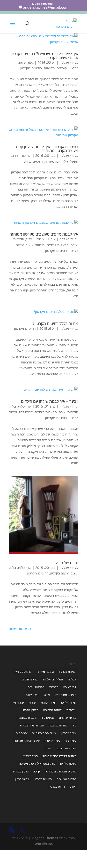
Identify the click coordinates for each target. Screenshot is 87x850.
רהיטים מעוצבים (66, 779)
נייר (74, 725)
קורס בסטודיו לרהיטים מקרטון (37, 764)
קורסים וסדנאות (55, 68)
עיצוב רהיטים (52, 741)
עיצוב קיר (70, 741)
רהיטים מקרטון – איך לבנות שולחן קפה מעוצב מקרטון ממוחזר (47, 149)
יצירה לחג (26, 412)
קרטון (36, 771)
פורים (47, 748)
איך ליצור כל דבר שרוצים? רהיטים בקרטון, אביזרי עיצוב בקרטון (44, 56)
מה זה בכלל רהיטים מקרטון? (55, 324)
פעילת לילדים (68, 764)
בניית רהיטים (29, 679)
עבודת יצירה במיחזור (31, 725)
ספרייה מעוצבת (58, 725)
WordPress (44, 843)
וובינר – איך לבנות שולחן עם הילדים (49, 401)
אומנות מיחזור (45, 672)
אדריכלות (24, 406)
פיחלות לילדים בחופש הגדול (59, 756)
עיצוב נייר (22, 733)
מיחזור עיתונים (67, 718)
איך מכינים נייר (23, 672)
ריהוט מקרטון (57, 786)
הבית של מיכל (67, 563)
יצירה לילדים (68, 702)
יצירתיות (71, 710)
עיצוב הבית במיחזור (44, 733)
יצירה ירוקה (32, 695)
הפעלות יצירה (36, 687)
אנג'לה (64, 62)
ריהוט (73, 786)
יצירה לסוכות (48, 702)
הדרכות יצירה (21, 155)
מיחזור (49, 161)
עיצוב (29, 245)
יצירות (32, 702)
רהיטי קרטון (22, 779)
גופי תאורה (69, 687)
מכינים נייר (47, 718)
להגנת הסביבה (52, 710)
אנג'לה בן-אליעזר (52, 679)
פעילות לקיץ (30, 756)
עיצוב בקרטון (59, 573)
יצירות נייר (18, 702)
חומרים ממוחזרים (65, 695)
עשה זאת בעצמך (66, 748)
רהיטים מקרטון (31, 68)
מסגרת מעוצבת (27, 718)
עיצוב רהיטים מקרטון (27, 741)
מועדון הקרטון (30, 710)
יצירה (47, 695)
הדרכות (53, 687)
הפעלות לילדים (67, 161)
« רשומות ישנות (20, 628)
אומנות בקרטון (67, 672)
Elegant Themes (45, 838)
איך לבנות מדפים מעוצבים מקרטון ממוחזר (44, 234)
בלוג (31, 62)
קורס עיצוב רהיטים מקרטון (60, 771)
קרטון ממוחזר (20, 771)
